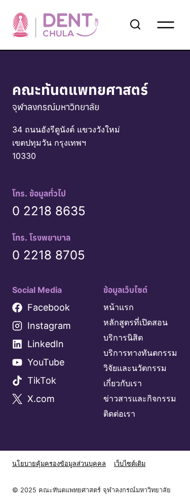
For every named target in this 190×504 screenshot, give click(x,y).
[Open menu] (166, 25)
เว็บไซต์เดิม (129, 463)
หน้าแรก (118, 307)
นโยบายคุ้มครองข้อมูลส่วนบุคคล (59, 463)
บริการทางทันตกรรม (140, 353)
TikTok (41, 380)
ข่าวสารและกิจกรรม (139, 398)
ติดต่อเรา (119, 414)
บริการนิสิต (123, 337)
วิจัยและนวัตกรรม (135, 368)
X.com (41, 398)
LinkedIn (45, 344)
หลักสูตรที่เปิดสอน (135, 322)
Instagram (49, 325)
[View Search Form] (135, 25)
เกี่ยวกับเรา (122, 383)
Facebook (48, 307)
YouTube (45, 362)
